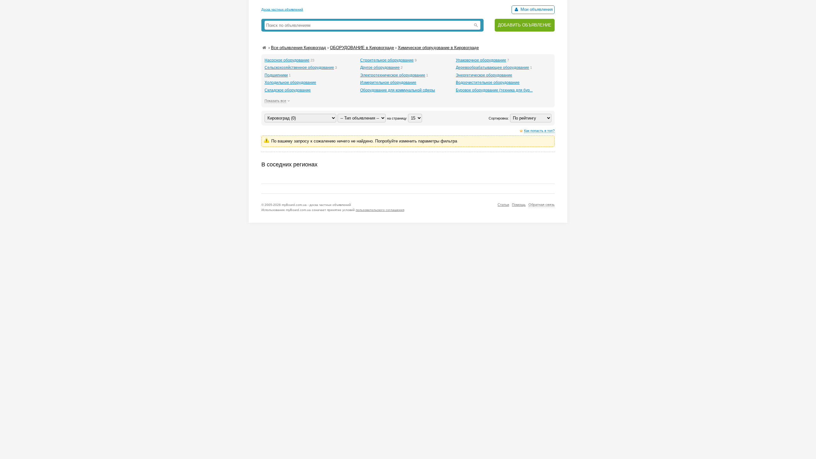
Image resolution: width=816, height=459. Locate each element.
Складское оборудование (288, 90)
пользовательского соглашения (380, 210)
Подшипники (276, 75)
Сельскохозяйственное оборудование (299, 67)
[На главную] (264, 47)
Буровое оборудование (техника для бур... (494, 90)
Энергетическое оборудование (484, 75)
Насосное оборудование (287, 60)
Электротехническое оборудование (392, 75)
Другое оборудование (380, 67)
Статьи (503, 205)
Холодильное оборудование (290, 82)
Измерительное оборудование (388, 82)
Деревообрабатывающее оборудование (492, 67)
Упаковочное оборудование (481, 60)
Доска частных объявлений (282, 9)
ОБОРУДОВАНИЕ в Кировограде (362, 47)
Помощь (519, 205)
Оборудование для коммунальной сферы (397, 90)
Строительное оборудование (387, 60)
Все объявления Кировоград (298, 47)
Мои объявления (536, 9)
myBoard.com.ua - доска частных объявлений (316, 205)
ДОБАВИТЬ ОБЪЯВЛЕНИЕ (524, 25)
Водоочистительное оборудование (488, 82)
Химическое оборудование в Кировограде (438, 47)
